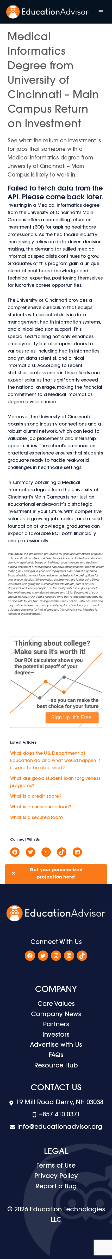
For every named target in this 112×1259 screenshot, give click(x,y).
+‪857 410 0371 (59, 1115)
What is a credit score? (35, 796)
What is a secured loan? (36, 818)
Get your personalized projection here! (47, 874)
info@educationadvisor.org (59, 1127)
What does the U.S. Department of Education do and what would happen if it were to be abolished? (55, 760)
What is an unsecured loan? (40, 807)
